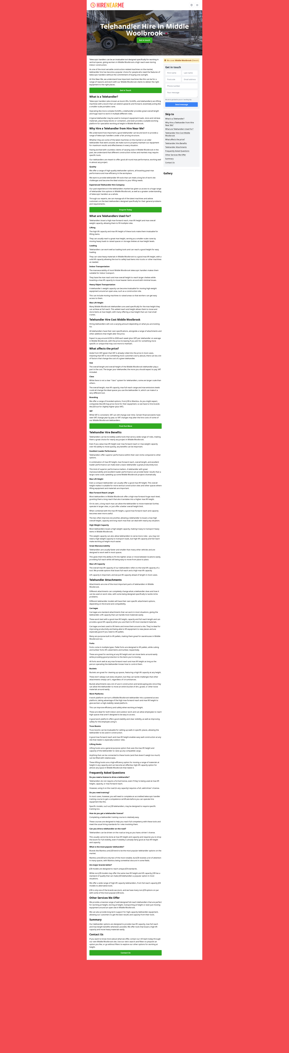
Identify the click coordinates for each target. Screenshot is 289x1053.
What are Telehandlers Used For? (179, 129)
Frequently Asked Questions (177, 151)
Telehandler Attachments (176, 147)
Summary (169, 158)
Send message (181, 104)
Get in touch (144, 40)
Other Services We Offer (175, 155)
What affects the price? (175, 139)
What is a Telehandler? (174, 118)
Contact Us (126, 953)
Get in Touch (125, 90)
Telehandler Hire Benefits (176, 143)
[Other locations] (191, 5)
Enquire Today (125, 209)
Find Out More (125, 426)
